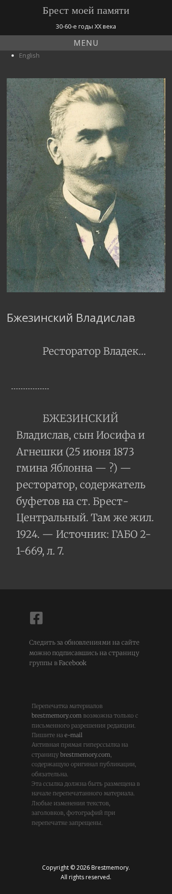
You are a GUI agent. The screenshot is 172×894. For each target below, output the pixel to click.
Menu (86, 43)
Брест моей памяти (86, 10)
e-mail (73, 735)
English (29, 55)
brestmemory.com (57, 715)
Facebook (71, 663)
